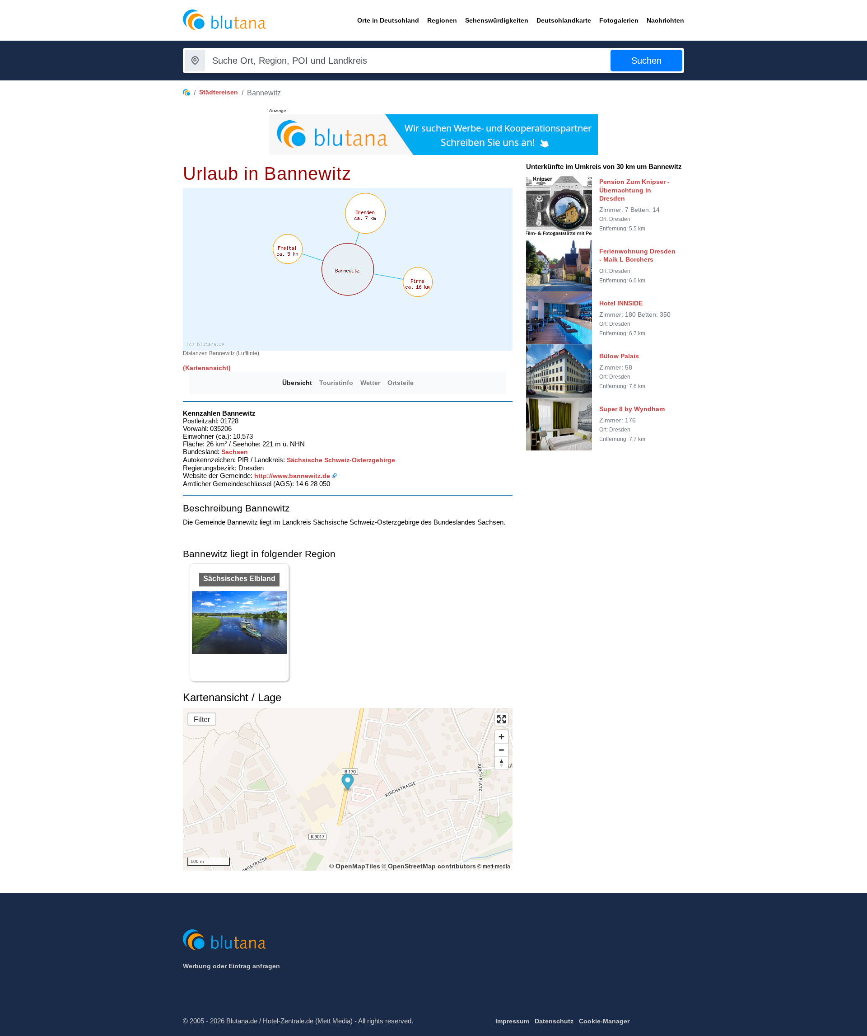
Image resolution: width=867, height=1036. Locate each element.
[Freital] (288, 249)
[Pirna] (418, 282)
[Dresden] (365, 213)
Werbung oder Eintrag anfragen (231, 966)
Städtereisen (218, 92)
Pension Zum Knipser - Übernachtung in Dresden (634, 190)
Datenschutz (554, 1021)
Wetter (370, 382)
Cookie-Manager (604, 1021)
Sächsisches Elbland (239, 578)
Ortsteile (400, 382)
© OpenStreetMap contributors (429, 866)
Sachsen (234, 451)
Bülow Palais (619, 355)
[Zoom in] (501, 736)
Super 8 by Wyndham (632, 409)
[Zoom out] (501, 749)
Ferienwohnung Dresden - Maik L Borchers (637, 255)
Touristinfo (336, 382)
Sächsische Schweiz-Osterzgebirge (341, 460)
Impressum (512, 1021)
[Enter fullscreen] (501, 719)
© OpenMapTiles (354, 866)
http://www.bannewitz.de (292, 475)
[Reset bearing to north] (501, 762)
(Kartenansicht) (207, 367)
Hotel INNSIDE (621, 302)
